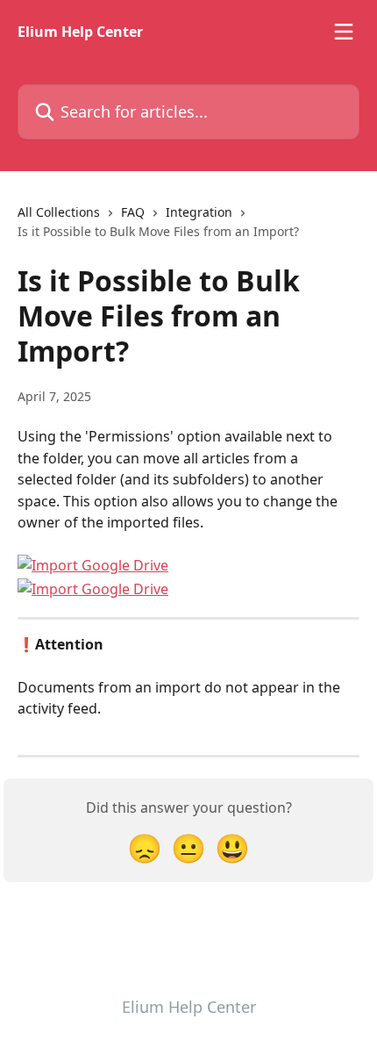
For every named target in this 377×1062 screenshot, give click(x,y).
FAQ (133, 212)
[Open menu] (343, 31)
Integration (199, 212)
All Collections (59, 212)
